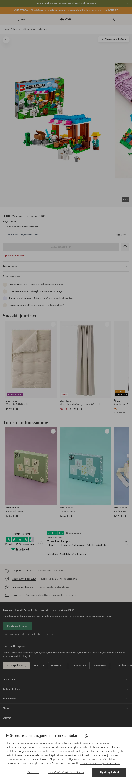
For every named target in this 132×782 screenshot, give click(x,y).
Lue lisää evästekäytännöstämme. (100, 763)
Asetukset (33, 772)
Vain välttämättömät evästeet (66, 772)
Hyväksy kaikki (109, 772)
